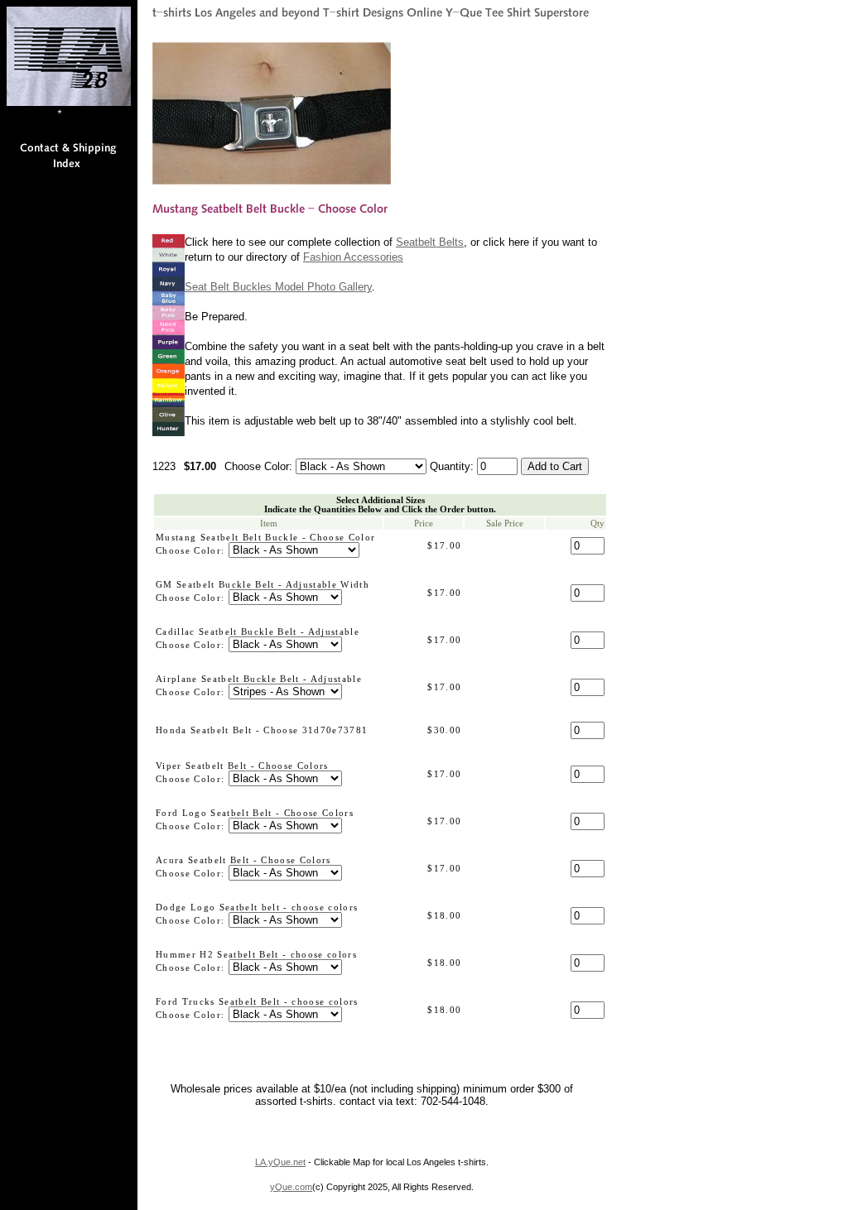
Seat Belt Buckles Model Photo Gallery (278, 287)
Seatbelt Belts (430, 242)
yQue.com (291, 1187)
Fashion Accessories (353, 257)
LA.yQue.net (280, 1162)
